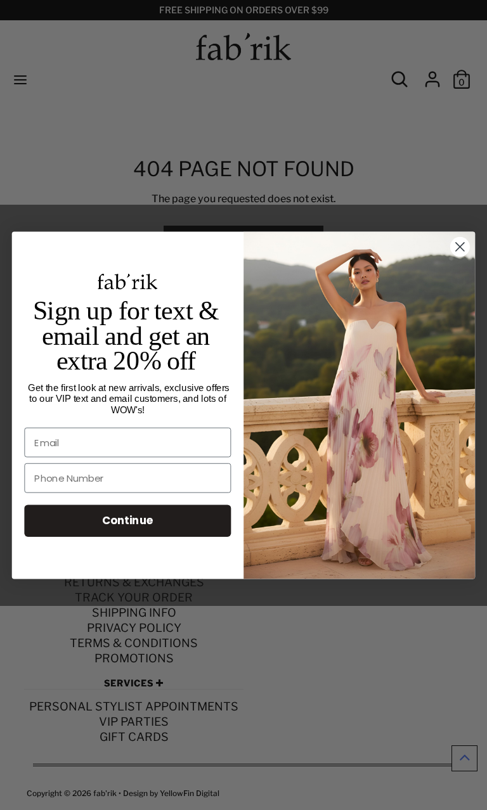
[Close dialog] (460, 246)
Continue (127, 520)
